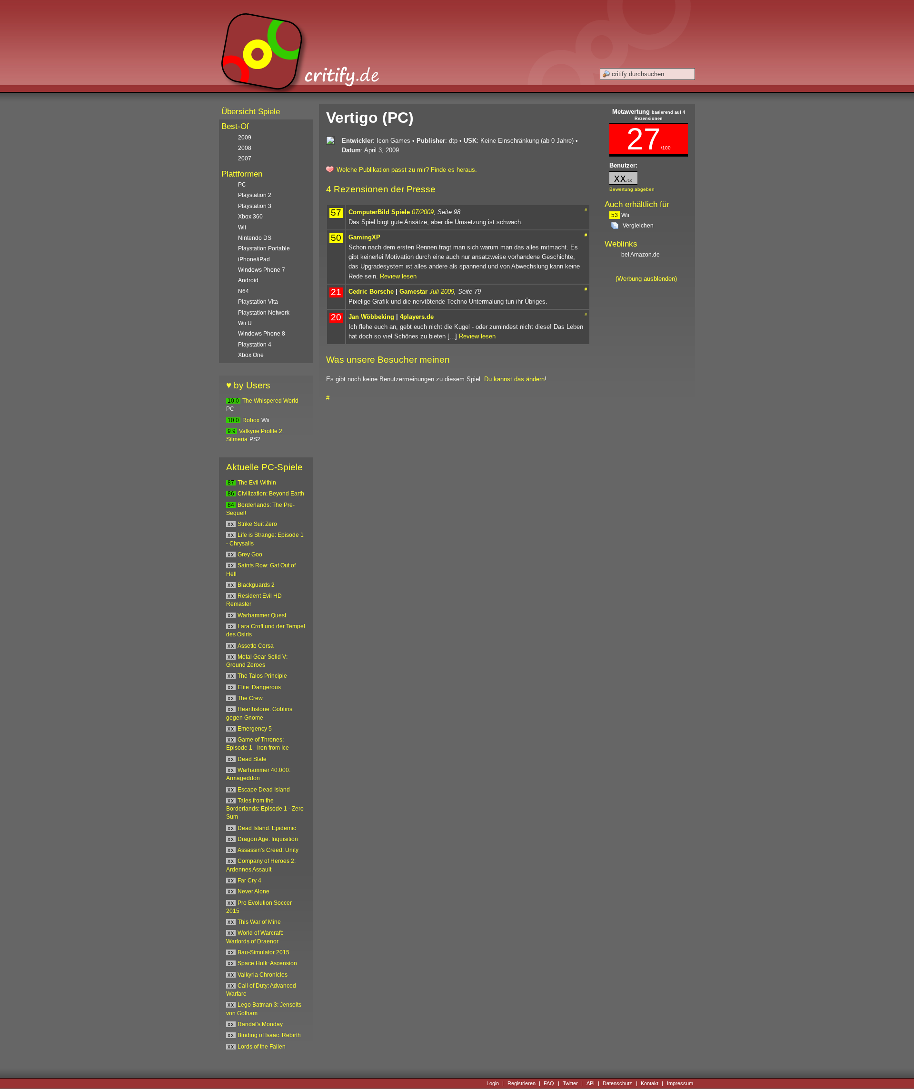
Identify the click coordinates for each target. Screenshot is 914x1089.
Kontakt (649, 1083)
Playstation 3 (254, 206)
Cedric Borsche (371, 291)
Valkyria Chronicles (263, 975)
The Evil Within (257, 482)
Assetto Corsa (256, 646)
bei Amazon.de (641, 254)
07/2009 (423, 212)
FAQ (549, 1083)
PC (242, 184)
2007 (244, 158)
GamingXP (364, 237)
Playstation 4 (254, 344)
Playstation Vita (258, 301)
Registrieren (521, 1083)
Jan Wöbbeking (371, 316)
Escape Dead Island (264, 789)
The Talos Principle (262, 676)
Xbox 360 (250, 216)
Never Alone (253, 891)
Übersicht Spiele (250, 111)
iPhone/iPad (254, 259)
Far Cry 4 (249, 880)
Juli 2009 (441, 291)
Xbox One (251, 355)
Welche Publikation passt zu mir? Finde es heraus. (407, 169)
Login (493, 1083)
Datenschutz (617, 1083)
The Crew (250, 698)
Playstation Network (263, 312)
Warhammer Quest (262, 615)
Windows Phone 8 (261, 333)
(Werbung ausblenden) (646, 278)
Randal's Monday (260, 1024)
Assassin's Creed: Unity (268, 850)
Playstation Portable (264, 248)
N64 (243, 291)
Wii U (245, 323)
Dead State (252, 759)
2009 (244, 137)
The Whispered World (270, 401)
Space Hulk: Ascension (267, 963)
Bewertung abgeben (632, 189)
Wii (620, 215)
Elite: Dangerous (259, 687)
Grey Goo (250, 554)
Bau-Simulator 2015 (263, 952)
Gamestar (413, 291)
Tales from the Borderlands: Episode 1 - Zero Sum (265, 809)
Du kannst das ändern (514, 379)
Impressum (680, 1083)
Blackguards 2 (256, 585)
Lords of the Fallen (262, 1046)
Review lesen (398, 276)
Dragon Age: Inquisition (268, 839)
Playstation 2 (254, 195)
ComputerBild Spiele (379, 212)
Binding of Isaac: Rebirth (269, 1035)
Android (248, 280)
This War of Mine (259, 922)
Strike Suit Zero (257, 524)
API (590, 1083)
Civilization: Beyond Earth (271, 493)
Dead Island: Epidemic (267, 828)
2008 (244, 148)
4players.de (417, 316)
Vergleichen (638, 225)
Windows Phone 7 (261, 270)
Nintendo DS (254, 238)
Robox (250, 420)
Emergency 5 (255, 729)
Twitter (570, 1083)
